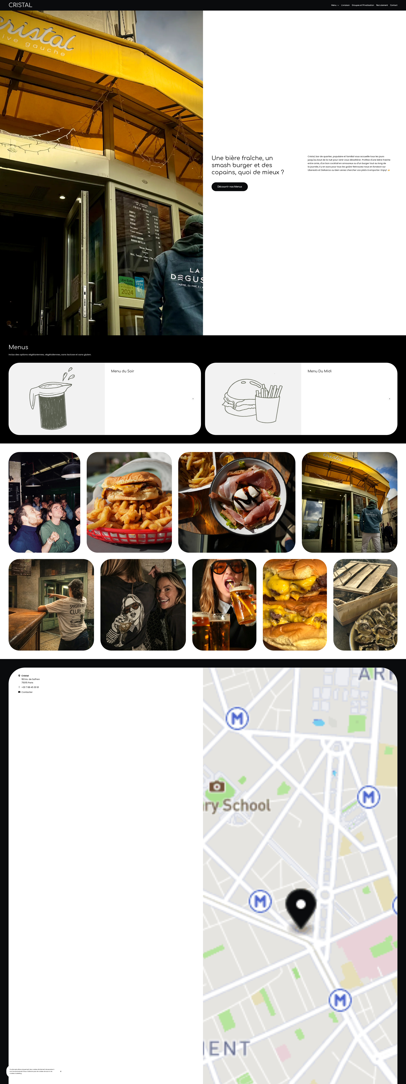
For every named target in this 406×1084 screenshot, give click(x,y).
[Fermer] (61, 1071)
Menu (333, 5)
